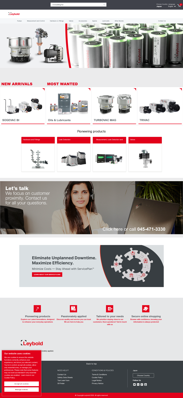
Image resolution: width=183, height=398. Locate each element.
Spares (94, 21)
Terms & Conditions (99, 374)
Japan (159, 6)
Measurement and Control (36, 21)
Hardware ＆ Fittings (57, 21)
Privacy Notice (97, 383)
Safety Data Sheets (65, 377)
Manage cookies (21, 389)
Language (171, 4)
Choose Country (161, 4)
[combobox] (76, 4)
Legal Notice (97, 380)
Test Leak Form (63, 380)
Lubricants (105, 21)
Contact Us (162, 21)
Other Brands (119, 21)
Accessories (83, 21)
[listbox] (172, 6)
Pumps (19, 21)
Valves (71, 21)
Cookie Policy (97, 377)
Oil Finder (61, 383)
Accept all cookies (22, 384)
